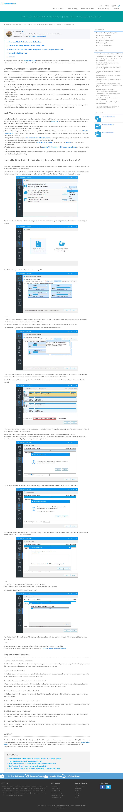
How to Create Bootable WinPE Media (54, 648)
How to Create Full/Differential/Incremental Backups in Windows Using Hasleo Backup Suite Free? (109, 85)
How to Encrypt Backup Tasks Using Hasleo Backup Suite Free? (108, 98)
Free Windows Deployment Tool (104, 40)
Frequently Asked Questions (18, 53)
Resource (25, 24)
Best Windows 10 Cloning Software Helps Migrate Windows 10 (107, 63)
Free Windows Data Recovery (104, 35)
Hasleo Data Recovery (56, 793)
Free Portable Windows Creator (104, 38)
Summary (12, 57)
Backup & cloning (104, 9)
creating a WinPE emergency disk (52, 147)
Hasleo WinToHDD (55, 790)
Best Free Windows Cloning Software (20, 793)
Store (107, 6)
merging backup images (69, 147)
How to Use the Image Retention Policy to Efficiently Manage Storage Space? (107, 107)
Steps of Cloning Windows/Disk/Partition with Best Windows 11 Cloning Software (108, 59)
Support (113, 6)
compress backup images (44, 142)
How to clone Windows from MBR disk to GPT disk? (108, 72)
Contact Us (78, 790)
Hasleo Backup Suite (15, 24)
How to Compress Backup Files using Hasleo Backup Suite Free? (108, 102)
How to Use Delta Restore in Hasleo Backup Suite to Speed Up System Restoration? (36, 49)
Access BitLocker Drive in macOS (9, 790)
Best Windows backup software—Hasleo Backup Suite (26, 45)
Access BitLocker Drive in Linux (27, 790)
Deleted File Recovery (37, 786)
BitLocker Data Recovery (16, 788)
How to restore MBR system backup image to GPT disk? (108, 80)
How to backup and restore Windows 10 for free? (109, 56)
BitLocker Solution (88, 9)
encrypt (68, 142)
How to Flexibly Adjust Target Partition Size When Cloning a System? (108, 94)
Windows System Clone (108, 132)
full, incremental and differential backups (38, 138)
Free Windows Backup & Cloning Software (107, 33)
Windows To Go (59, 9)
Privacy (77, 793)
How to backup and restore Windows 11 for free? (109, 54)
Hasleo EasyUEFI (55, 786)
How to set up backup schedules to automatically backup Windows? (109, 76)
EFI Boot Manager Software (103, 43)
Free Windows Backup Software (37, 36)
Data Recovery (72, 9)
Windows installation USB (24, 786)
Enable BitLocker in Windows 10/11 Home (34, 788)
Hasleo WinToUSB (55, 788)
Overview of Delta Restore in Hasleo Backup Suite (25, 42)
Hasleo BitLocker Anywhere (58, 795)
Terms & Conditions (80, 786)
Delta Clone (54, 121)
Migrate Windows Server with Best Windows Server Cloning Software (108, 68)
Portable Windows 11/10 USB (9, 786)
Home (101, 6)
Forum (77, 797)
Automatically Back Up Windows (14, 795)
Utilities (116, 9)
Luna (22, 31)
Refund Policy (78, 788)
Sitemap (77, 795)
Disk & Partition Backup (108, 124)
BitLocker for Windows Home (104, 45)
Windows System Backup (108, 116)
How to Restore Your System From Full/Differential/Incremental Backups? (106, 90)
